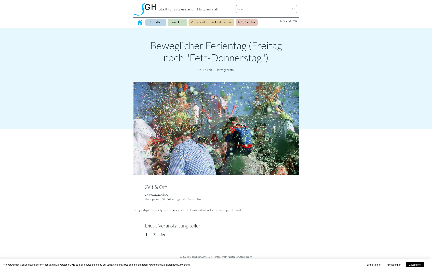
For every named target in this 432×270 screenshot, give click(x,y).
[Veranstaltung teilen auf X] (154, 234)
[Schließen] (428, 264)
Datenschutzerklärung (178, 264)
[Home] (140, 22)
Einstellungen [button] (374, 264)
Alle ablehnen (394, 264)
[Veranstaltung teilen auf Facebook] (146, 234)
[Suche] (293, 9)
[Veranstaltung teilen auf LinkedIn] (163, 234)
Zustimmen (415, 264)
